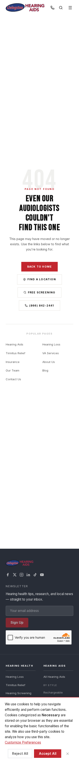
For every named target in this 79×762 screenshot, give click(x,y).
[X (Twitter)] (15, 575)
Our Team (12, 370)
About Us (48, 362)
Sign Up (17, 622)
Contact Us (13, 379)
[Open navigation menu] (70, 8)
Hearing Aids (14, 344)
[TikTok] (35, 575)
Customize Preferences (23, 742)
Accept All (47, 753)
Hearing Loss (51, 344)
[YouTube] (42, 575)
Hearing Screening (18, 693)
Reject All (20, 753)
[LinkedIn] (28, 575)
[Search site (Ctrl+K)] (60, 7)
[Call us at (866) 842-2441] (52, 8)
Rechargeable (53, 692)
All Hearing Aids (54, 676)
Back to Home (39, 266)
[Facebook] (8, 575)
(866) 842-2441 (41, 305)
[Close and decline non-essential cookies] (67, 753)
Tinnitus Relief (15, 353)
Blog (45, 370)
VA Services (50, 353)
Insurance (13, 362)
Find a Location (41, 279)
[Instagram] (21, 575)
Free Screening (42, 292)
